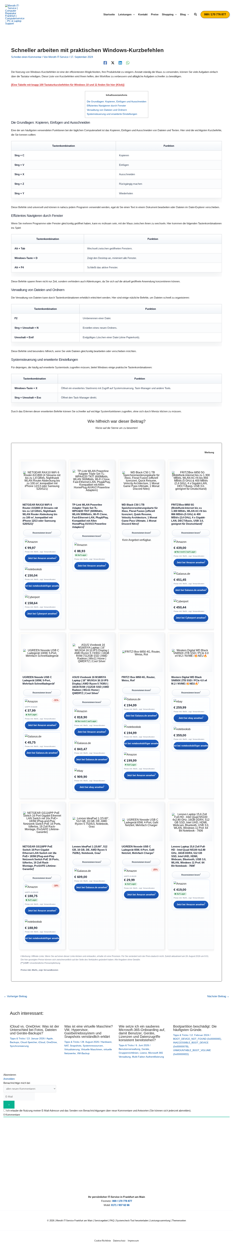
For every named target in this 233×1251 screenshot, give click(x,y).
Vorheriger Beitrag (15, 996)
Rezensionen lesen (42, 532)
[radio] (104, 434)
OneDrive (52, 1042)
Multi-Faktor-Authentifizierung (148, 1056)
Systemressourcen (93, 1045)
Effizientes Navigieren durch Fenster (106, 105)
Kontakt (143, 14)
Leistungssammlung (160, 1220)
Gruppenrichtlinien (129, 1052)
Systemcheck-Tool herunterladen (132, 1220)
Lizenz (143, 1052)
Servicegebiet (101, 1220)
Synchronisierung (19, 1046)
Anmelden (9, 1078)
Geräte (145, 1049)
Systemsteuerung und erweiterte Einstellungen (112, 114)
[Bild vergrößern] (42, 480)
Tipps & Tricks (17, 1038)
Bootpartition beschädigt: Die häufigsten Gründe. (195, 1028)
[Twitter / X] (112, 62)
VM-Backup (83, 1053)
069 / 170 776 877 (122, 1200)
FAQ (112, 1220)
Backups (14, 1042)
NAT (66, 1045)
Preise (154, 14)
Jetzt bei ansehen (42, 557)
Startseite (109, 14)
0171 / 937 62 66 (120, 1205)
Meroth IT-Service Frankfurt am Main (74, 1220)
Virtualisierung (72, 1049)
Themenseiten (179, 1220)
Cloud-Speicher (28, 1042)
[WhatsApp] (127, 62)
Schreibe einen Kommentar (26, 56)
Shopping (167, 14)
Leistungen (125, 14)
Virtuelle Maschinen (91, 1049)
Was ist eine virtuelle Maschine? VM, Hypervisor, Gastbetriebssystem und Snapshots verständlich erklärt (88, 1031)
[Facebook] (105, 62)
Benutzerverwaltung (129, 1049)
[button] (133, 14)
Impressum (133, 1240)
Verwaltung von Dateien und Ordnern (107, 109)
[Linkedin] (120, 62)
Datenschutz (119, 1240)
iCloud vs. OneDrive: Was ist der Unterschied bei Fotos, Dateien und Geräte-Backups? (34, 1029)
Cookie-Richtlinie (102, 1240)
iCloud (41, 1042)
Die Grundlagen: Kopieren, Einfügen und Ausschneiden (116, 101)
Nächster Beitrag (218, 996)
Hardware (106, 1042)
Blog (183, 14)
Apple (50, 1038)
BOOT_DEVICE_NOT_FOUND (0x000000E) (197, 1038)
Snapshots (75, 1045)
